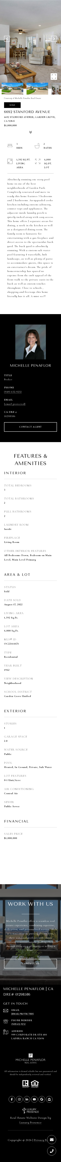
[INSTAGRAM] (19, 1099)
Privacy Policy (43, 1140)
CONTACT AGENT (30, 426)
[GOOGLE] (42, 1099)
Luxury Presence (31, 1122)
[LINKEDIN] (27, 1099)
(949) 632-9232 (13, 391)
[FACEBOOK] (12, 1099)
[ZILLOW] (49, 1099)
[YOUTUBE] (34, 1099)
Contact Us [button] (30, 963)
